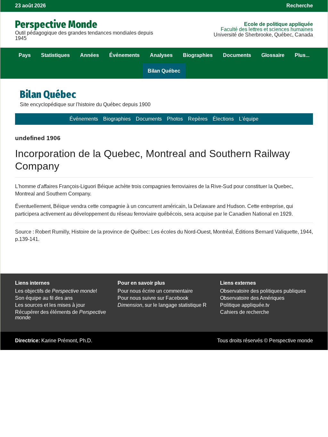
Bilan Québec (164, 71)
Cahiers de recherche (244, 312)
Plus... (302, 55)
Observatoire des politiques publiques (263, 291)
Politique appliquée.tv (244, 305)
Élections (223, 119)
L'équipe (248, 119)
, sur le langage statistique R (162, 305)
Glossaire (272, 55)
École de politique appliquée (278, 24)
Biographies (198, 55)
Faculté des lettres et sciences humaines (267, 29)
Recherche (299, 5)
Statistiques (55, 55)
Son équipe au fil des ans (44, 298)
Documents (237, 55)
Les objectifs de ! (56, 291)
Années (89, 55)
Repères (198, 119)
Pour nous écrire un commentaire (155, 291)
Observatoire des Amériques (252, 298)
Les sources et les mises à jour (50, 305)
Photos (175, 119)
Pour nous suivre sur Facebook (153, 298)
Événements (124, 55)
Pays (25, 55)
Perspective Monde (56, 24)
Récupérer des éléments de (60, 314)
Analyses (161, 55)
